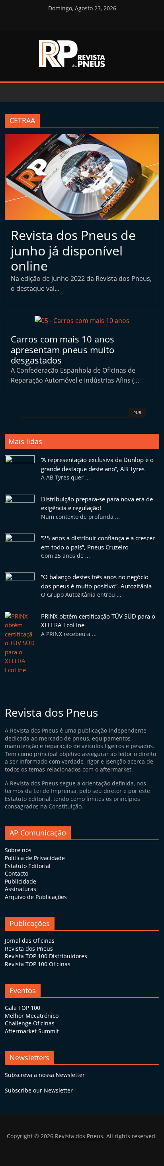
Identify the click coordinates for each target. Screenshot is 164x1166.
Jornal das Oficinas (30, 940)
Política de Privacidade (35, 858)
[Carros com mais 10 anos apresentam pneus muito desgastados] (82, 320)
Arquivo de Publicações (36, 897)
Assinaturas (20, 889)
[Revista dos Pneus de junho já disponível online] (82, 139)
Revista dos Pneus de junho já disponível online (73, 250)
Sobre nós (18, 850)
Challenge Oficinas (30, 1023)
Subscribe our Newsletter (39, 1090)
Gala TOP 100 (22, 1007)
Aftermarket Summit (32, 1031)
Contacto (16, 873)
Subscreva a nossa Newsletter (45, 1075)
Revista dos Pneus (29, 948)
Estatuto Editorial (28, 866)
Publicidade (20, 881)
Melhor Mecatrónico (32, 1015)
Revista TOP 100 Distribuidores (46, 956)
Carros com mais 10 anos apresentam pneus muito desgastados (62, 349)
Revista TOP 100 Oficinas (37, 964)
